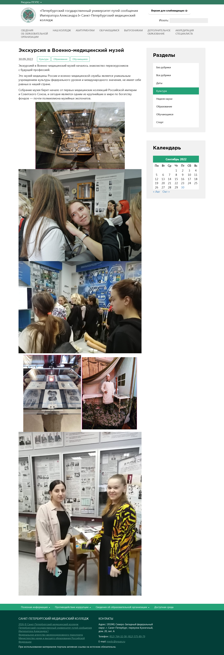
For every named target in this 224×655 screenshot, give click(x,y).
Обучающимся (109, 30)
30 (182, 187)
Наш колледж (62, 30)
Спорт (159, 122)
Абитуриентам (85, 30)
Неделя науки (164, 98)
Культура (43, 59)
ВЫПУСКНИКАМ (133, 30)
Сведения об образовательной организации (122, 607)
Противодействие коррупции (72, 607)
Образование (60, 59)
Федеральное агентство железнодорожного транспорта (51, 634)
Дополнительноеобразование (159, 32)
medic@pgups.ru (116, 641)
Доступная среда (163, 607)
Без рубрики (163, 67)
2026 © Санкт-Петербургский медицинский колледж (48, 624)
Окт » (166, 191)
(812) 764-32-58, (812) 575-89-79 (127, 636)
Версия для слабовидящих (168, 10)
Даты (159, 83)
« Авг (156, 191)
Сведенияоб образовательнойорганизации (34, 33)
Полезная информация (34, 607)
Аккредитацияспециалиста (184, 32)
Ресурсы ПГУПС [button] (30, 2)
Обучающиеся (80, 59)
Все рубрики (163, 75)
